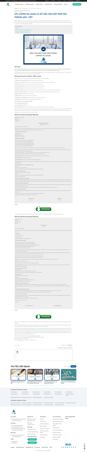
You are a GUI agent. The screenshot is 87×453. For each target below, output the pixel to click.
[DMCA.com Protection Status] (68, 444)
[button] (65, 366)
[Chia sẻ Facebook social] (65, 345)
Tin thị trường (55, 439)
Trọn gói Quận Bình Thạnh (37, 404)
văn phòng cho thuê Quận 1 (61, 329)
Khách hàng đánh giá (44, 423)
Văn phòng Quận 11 (47, 394)
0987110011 (8, 0)
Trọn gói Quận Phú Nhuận (48, 404)
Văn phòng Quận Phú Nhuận (16, 397)
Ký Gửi (59, 0)
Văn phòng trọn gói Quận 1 (16, 402)
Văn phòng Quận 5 (58, 392)
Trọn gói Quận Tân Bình (59, 404)
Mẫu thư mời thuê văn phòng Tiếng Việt (23, 31)
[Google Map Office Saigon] (75, 447)
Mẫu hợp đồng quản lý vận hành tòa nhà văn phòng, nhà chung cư (34, 382)
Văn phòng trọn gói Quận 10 (16, 404)
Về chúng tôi (46, 0)
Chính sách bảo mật (31, 429)
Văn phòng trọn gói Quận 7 (71, 402)
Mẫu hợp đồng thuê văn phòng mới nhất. (30, 112)
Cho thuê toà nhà (48, 4)
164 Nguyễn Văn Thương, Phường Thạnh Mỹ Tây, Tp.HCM (28, 0)
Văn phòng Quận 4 (47, 392)
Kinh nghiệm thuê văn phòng (57, 424)
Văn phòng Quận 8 (14, 394)
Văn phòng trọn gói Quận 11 (27, 404)
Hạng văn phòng (39, 4)
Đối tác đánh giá (43, 426)
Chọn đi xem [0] (71, 0)
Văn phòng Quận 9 (25, 394)
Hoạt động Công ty (44, 434)
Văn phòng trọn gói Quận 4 (49, 402)
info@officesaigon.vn (15, 0)
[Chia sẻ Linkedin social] (63, 345)
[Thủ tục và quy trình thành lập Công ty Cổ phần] (68, 375)
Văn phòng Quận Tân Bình (26, 397)
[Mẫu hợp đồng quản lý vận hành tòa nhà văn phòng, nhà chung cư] (35, 375)
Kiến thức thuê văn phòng (58, 421)
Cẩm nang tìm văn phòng (58, 419)
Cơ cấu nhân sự (43, 421)
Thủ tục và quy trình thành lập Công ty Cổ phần (68, 382)
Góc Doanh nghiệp (56, 437)
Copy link (70, 345)
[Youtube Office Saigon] (65, 447)
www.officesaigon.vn (32, 340)
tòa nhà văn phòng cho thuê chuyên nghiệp (40, 328)
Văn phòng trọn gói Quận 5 (60, 402)
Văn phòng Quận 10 (36, 394)
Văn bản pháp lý (56, 427)
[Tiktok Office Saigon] (73, 447)
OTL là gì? (17, 28)
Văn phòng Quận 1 (14, 392)
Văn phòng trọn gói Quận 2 (27, 402)
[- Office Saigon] (17, 352)
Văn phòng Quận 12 (58, 394)
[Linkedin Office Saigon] (67, 447)
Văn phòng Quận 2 (25, 392)
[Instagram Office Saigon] (71, 447)
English (79, 0)
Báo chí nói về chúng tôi (44, 428)
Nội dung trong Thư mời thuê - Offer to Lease (24, 29)
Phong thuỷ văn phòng (57, 434)
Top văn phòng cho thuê (57, 430)
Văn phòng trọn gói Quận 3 (38, 402)
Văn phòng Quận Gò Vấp (37, 397)
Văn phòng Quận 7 (69, 392)
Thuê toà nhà (37, 447)
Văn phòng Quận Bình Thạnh (70, 394)
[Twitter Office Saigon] (63, 447)
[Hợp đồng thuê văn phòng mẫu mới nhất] (18, 375)
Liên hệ (64, 0)
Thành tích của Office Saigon (44, 431)
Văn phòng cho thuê (19, 4)
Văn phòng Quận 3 (36, 392)
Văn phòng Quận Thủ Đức (48, 397)
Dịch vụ (66, 4)
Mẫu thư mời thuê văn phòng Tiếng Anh (23, 32)
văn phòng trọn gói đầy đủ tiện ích (37, 331)
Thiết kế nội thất (44, 447)
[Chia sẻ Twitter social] (61, 345)
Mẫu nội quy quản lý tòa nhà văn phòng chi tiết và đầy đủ (50, 382)
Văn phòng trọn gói (29, 4)
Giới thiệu (42, 419)
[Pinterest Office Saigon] (69, 447)
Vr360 (50, 447)
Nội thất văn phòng (58, 4)
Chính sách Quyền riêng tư (32, 431)
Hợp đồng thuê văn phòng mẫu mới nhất (18, 382)
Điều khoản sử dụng (31, 434)
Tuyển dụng (53, 0)
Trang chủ (12, 447)
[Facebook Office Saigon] (61, 447)
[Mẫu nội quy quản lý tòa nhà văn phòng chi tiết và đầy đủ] (52, 375)
